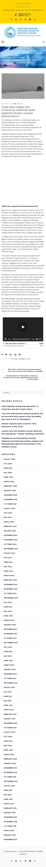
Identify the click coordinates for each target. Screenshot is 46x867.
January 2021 (9, 719)
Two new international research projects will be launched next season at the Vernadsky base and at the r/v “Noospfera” (22, 416)
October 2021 (10, 678)
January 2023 (10, 625)
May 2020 (8, 746)
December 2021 (10, 674)
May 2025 (8, 517)
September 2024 (11, 549)
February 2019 (10, 808)
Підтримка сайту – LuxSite (14, 851)
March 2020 (9, 754)
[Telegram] (30, 19)
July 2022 (8, 647)
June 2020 (8, 741)
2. (13, 346)
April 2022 (8, 661)
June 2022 (8, 652)
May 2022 (8, 656)
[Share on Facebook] (2, 354)
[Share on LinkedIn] (15, 354)
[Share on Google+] (11, 354)
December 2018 (10, 817)
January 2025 (10, 531)
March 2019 (9, 804)
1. (14, 343)
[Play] (5, 339)
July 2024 (8, 558)
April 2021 (8, 705)
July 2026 (8, 464)
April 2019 (8, 799)
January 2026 (10, 491)
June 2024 (8, 562)
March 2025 (9, 522)
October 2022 (10, 638)
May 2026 (8, 473)
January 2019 (10, 813)
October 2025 (10, 504)
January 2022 (10, 669)
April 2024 (8, 571)
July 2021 (8, 692)
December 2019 (10, 768)
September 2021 (11, 683)
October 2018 (10, 826)
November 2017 (10, 839)
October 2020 (10, 728)
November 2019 (10, 772)
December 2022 (10, 629)
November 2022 (10, 634)
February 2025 (10, 526)
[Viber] (35, 19)
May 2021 (7, 701)
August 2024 (9, 553)
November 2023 (10, 589)
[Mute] (37, 339)
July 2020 (8, 737)
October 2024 (10, 544)
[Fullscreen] (40, 339)
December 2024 (10, 535)
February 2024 (10, 580)
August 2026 (9, 459)
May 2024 (8, 567)
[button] (23, 327)
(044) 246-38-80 (23, 4)
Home (4, 58)
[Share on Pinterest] (19, 354)
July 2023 (8, 602)
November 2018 (10, 822)
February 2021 (10, 714)
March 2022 (9, 665)
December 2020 (10, 723)
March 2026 (9, 482)
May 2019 (7, 795)
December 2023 (10, 584)
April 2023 (8, 616)
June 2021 (8, 696)
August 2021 (9, 687)
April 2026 (8, 477)
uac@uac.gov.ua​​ (23, 7)
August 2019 (9, 786)
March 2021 (9, 710)
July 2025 (8, 513)
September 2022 (11, 643)
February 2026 (10, 486)
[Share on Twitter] (6, 354)
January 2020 (10, 763)
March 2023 (9, 620)
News (11, 58)
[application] (23, 329)
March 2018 (9, 831)
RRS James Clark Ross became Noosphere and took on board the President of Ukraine (25, 370)
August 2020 (9, 732)
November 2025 (10, 499)
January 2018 (10, 835)
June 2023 (8, 607)
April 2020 (8, 750)
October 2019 (10, 777)
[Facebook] (11, 19)
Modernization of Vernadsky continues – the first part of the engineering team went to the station (21, 377)
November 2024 (11, 540)
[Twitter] (25, 19)
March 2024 (9, 576)
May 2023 (8, 611)
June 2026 (8, 468)
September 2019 (11, 781)
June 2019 (8, 790)
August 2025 (9, 508)
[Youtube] (16, 19)
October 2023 (10, 593)
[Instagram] (20, 19)
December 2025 (10, 495)
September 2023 (11, 598)
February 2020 (10, 759)
